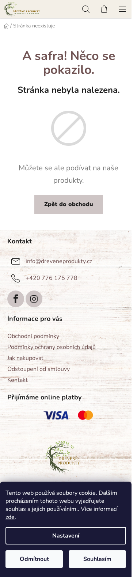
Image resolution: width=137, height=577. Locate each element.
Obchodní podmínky (33, 336)
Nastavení (65, 536)
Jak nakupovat (25, 358)
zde (10, 517)
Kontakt (17, 380)
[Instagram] (34, 299)
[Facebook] (15, 299)
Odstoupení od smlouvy (38, 369)
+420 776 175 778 (51, 278)
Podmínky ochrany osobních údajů (51, 347)
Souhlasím (97, 559)
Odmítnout (34, 559)
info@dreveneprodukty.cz (59, 261)
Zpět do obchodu (68, 204)
